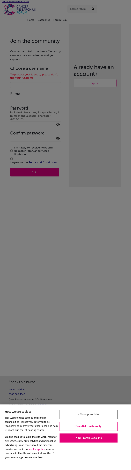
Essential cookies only (88, 426)
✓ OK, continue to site (88, 438)
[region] (65, 437)
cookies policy (37, 449)
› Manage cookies (88, 414)
